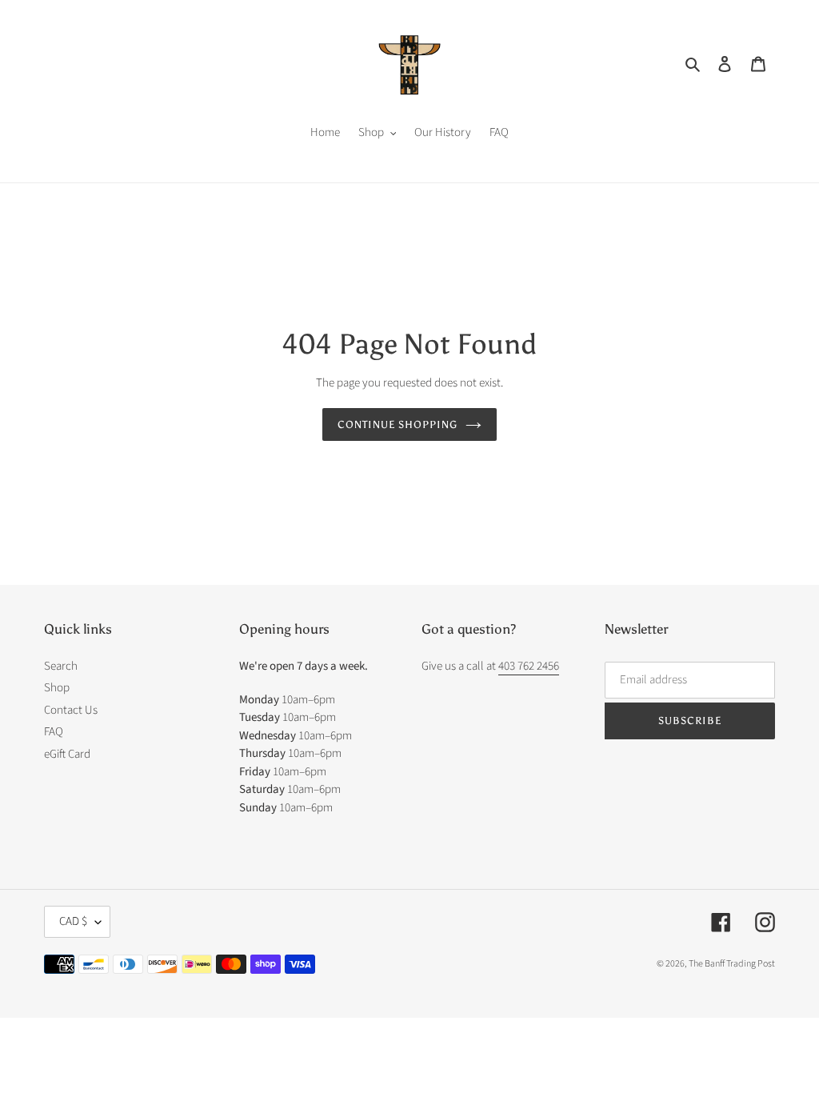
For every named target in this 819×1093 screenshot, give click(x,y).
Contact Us (71, 710)
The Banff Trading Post (732, 964)
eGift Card (67, 754)
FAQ (53, 731)
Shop (57, 687)
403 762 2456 (528, 666)
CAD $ (73, 921)
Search (61, 666)
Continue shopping (398, 424)
